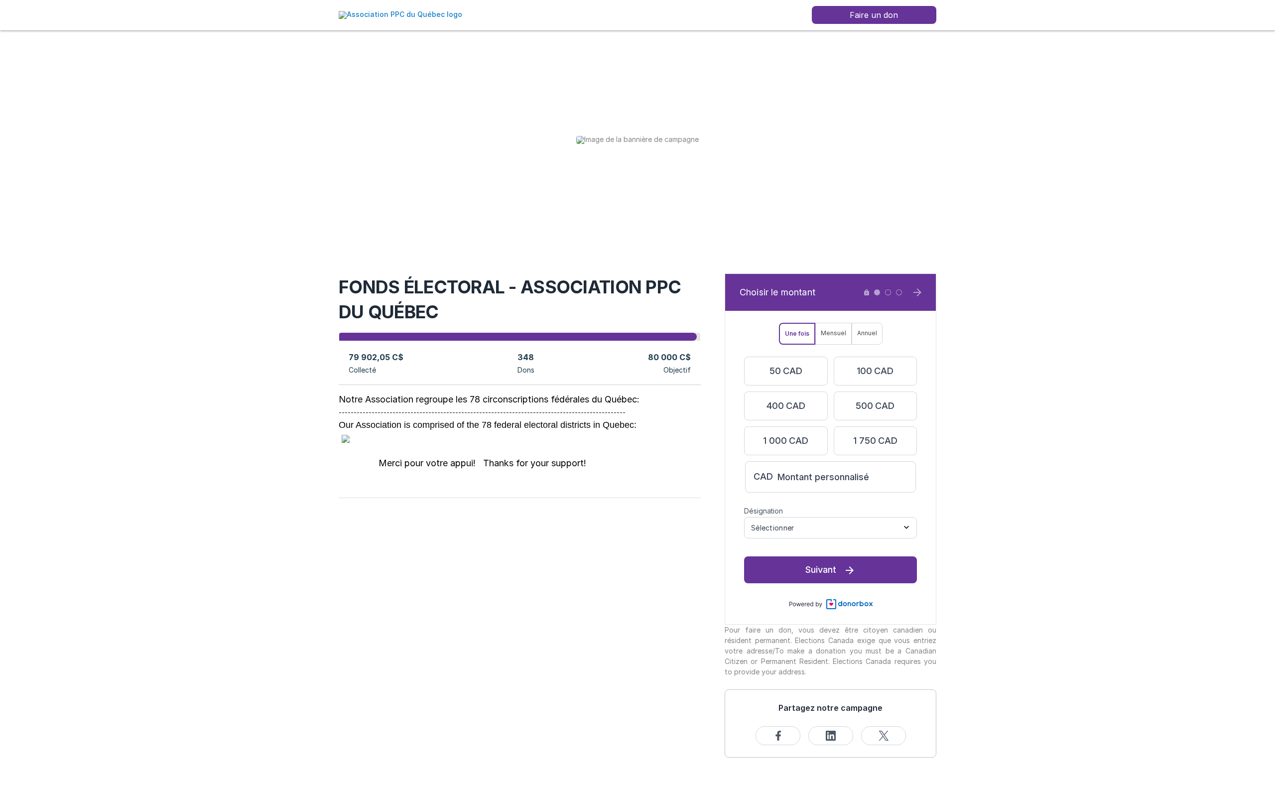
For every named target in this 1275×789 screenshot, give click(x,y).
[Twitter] (883, 735)
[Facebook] (778, 735)
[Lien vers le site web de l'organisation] (400, 14)
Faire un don (874, 15)
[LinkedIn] (830, 735)
